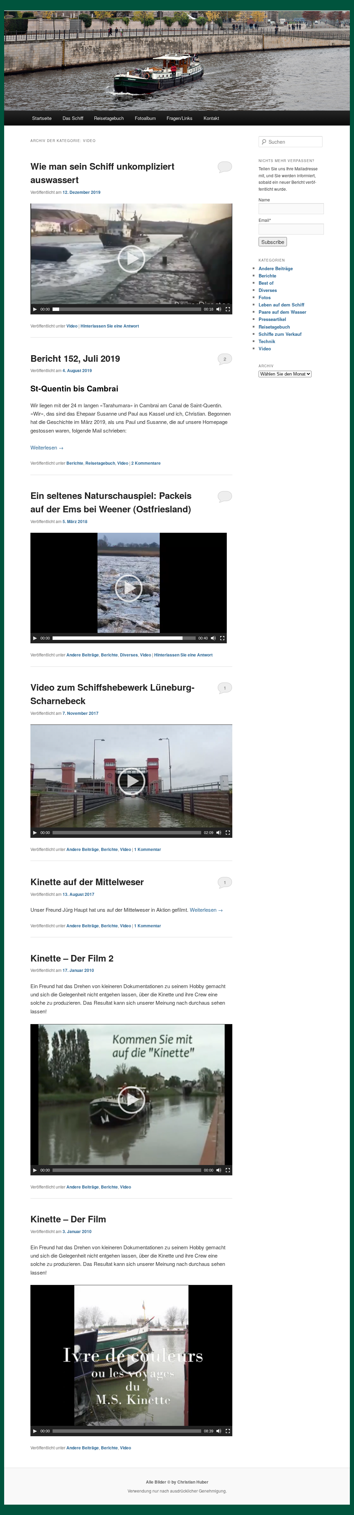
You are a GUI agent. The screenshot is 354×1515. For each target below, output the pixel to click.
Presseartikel (272, 319)
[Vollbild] (228, 309)
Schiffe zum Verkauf (280, 334)
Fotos (265, 297)
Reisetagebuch (109, 118)
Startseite (42, 118)
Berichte (74, 463)
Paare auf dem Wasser (282, 312)
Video (71, 326)
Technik (267, 341)
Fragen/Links (180, 118)
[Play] (35, 309)
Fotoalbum (145, 118)
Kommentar (147, 849)
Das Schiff (73, 118)
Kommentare (146, 463)
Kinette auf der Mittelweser (87, 881)
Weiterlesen (47, 447)
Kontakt (211, 118)
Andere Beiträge (82, 655)
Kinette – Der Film (68, 1218)
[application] (131, 258)
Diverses (129, 655)
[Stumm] (219, 309)
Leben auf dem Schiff (281, 304)
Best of (266, 283)
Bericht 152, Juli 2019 (75, 358)
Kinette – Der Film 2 (71, 957)
